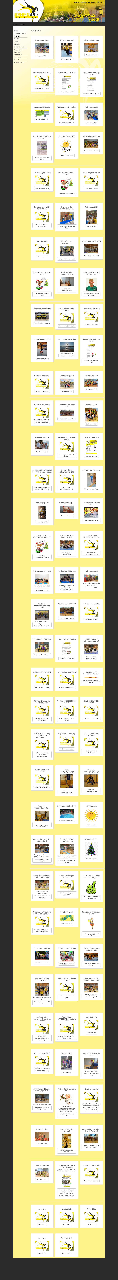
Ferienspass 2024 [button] (91, 226)
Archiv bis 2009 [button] (66, 1253)
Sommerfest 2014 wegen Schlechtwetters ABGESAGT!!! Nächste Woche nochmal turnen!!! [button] (66, 1192)
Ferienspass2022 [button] (91, 389)
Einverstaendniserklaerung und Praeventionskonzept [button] (42, 488)
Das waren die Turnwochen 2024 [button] (67, 227)
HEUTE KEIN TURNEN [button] (42, 687)
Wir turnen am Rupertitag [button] (66, 122)
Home (16, 30)
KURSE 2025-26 (19, 47)
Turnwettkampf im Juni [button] (42, 358)
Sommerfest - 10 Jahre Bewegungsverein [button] (42, 1108)
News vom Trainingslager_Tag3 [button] (91, 790)
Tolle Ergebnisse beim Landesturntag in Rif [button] (91, 996)
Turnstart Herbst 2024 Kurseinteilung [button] (42, 225)
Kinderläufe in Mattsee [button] (42, 962)
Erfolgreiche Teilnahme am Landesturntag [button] (42, 896)
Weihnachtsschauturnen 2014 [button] (67, 1114)
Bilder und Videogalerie (18, 53)
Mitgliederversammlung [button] (66, 749)
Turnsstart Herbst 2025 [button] (66, 155)
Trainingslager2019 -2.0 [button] (42, 590)
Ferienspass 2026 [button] (42, 56)
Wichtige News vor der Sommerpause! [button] (42, 719)
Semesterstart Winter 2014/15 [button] (66, 1151)
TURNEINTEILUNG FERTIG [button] (42, 787)
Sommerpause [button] (42, 257)
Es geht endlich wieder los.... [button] (91, 520)
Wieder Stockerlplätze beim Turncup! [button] (91, 964)
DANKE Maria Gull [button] (66, 59)
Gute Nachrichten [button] (67, 923)
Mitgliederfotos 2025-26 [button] (42, 88)
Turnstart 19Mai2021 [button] (91, 456)
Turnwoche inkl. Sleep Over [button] (67, 419)
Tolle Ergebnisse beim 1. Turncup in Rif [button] (42, 860)
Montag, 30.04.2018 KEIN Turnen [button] (66, 719)
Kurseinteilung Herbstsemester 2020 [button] (66, 488)
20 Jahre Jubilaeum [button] (91, 55)
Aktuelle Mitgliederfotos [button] (42, 188)
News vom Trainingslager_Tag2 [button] (42, 825)
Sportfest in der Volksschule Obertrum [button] (91, 681)
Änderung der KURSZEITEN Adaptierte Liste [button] (66, 1037)
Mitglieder (17, 44)
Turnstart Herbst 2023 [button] (91, 324)
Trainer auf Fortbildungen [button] (42, 655)
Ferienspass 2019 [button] (91, 588)
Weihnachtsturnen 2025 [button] (67, 92)
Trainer (16, 41)
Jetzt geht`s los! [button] (42, 1143)
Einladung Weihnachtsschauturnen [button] (42, 556)
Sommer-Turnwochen (20, 33)
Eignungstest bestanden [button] (67, 356)
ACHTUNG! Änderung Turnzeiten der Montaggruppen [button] (42, 754)
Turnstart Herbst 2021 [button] (42, 422)
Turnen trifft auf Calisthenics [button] (67, 259)
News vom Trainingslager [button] (66, 820)
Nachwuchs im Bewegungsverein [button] (66, 289)
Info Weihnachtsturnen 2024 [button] (66, 193)
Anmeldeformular (19, 62)
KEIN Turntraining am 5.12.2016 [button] (66, 894)
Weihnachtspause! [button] (91, 858)
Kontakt (16, 59)
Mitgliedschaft (18, 49)
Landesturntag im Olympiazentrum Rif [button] (91, 657)
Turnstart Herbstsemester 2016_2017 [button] (91, 934)
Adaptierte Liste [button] (91, 1032)
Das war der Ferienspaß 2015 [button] (91, 1074)
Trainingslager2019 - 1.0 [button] (67, 589)
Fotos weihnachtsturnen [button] (91, 151)
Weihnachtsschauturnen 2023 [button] (42, 294)
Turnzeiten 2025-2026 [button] (42, 119)
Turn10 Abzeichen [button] (42, 1180)
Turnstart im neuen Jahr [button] (91, 1181)
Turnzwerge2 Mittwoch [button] (91, 188)
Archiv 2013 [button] (42, 1224)
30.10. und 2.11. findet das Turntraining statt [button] (91, 897)
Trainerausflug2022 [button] (66, 391)
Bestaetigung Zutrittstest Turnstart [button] (67, 455)
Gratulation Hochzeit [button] (42, 452)
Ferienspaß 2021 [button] (91, 424)
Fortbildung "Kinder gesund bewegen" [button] (67, 861)
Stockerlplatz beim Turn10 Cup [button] (42, 1002)
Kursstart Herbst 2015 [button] (42, 1070)
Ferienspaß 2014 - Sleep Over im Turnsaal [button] (91, 1146)
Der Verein (17, 39)
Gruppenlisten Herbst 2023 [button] (67, 326)
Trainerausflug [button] (67, 1072)
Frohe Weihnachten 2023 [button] (91, 256)
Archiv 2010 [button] (42, 1253)
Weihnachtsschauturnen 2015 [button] (67, 996)
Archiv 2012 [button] (66, 1224)
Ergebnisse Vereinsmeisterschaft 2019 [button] (42, 624)
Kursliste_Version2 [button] (91, 1110)
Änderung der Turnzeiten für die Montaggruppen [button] (42, 930)
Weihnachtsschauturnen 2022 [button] (91, 361)
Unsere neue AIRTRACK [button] (67, 618)
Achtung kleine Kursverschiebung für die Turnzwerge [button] (42, 1038)
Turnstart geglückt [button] (42, 522)
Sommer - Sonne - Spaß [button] (91, 489)
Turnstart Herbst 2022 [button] (42, 391)
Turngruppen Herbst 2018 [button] (66, 687)
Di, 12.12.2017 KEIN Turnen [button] (91, 718)
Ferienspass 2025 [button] (91, 123)
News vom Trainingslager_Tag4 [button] (67, 791)
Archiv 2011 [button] (91, 1224)
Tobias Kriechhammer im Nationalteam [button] (91, 294)
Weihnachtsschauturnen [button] (67, 658)
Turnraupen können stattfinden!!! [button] (91, 751)
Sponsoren (17, 57)
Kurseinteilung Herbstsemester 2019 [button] (91, 553)
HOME (16, 24)
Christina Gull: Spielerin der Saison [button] (42, 158)
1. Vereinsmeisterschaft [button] (91, 619)
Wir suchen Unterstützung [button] (42, 323)
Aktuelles (17, 36)
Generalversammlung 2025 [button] (91, 93)
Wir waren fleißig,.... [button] (66, 515)
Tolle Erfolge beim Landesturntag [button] (66, 553)
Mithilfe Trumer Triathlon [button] (67, 964)
